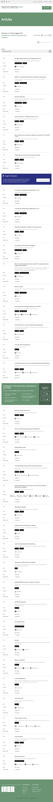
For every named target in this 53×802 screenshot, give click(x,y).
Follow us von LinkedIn (45, 393)
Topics (48, 8)
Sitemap (17, 798)
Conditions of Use (33, 798)
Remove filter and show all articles (45, 42)
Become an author (36, 791)
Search (50, 1)
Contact (24, 793)
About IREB (24, 787)
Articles (35, 1)
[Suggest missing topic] (6, 1)
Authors (45, 1)
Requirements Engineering (12, 7)
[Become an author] (9, 1)
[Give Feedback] (4, 1)
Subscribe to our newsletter (45, 399)
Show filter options (37, 35)
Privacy (26, 798)
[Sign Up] (2, 1)
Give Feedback (35, 787)
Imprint (21, 798)
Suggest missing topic (43, 180)
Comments (40, 1)
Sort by (3, 49)
